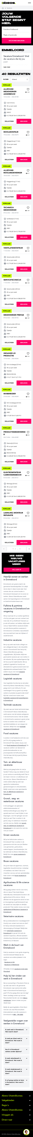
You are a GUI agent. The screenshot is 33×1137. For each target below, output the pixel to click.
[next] (29, 549)
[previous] (4, 549)
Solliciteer (9, 121)
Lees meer (7, 67)
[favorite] (28, 89)
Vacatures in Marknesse (11, 965)
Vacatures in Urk (9, 962)
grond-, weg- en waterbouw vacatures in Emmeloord (15, 825)
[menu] (29, 3)
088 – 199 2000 (18, 1015)
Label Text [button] (26, 1132)
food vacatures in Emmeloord (16, 745)
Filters (5, 79)
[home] (3, 8)
